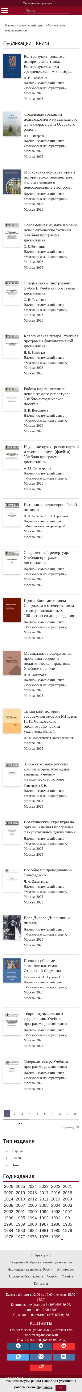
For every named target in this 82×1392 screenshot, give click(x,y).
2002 (8, 1211)
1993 (44, 1218)
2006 (32, 1205)
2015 (67, 1192)
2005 (44, 1205)
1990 (8, 1224)
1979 (67, 1230)
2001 (20, 1211)
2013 (20, 1199)
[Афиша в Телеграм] (41, 1368)
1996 (8, 1218)
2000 (32, 1211)
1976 (32, 1236)
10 (75, 1113)
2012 (32, 1199)
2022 (55, 1186)
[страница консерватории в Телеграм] (18, 1346)
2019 (20, 1192)
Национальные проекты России (30, 1269)
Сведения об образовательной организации (41, 1262)
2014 (8, 1199)
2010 (55, 1199)
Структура (41, 1255)
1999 (44, 1211)
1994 (32, 1218)
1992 (55, 1218)
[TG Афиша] (41, 1346)
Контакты (41, 1283)
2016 (55, 1192)
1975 (44, 1236)
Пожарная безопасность (26, 1276)
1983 (20, 1230)
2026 (8, 1186)
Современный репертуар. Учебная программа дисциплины (46, 557)
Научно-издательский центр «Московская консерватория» (35, 27)
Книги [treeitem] (16, 1158)
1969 (55, 1236)
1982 (32, 1230)
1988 (32, 1224)
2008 (8, 1205)
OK (61, 1387)
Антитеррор (65, 1269)
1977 (20, 1236)
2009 (67, 1199)
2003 (67, 1205)
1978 (8, 1236)
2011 (43, 1199)
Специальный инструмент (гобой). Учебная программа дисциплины (49, 288)
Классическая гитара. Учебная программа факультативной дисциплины (51, 341)
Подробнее (45, 1387)
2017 (44, 1192)
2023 (44, 1186)
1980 (55, 1230)
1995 (20, 1218)
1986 (55, 1224)
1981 (44, 1230)
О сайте (67, 1276)
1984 (8, 1230)
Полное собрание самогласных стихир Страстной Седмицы (42, 965)
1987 (44, 1224)
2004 (55, 1205)
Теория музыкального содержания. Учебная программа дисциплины (45, 1018)
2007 (20, 1205)
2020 (8, 1192)
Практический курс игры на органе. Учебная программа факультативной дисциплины (50, 827)
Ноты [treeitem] (16, 1165)
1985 (67, 1224)
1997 (67, 1211)
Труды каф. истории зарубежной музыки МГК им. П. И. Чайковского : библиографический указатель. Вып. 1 (50, 721)
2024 (32, 1186)
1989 (20, 1224)
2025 (20, 1186)
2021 (67, 1186)
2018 (32, 1192)
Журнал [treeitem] (17, 1151)
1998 (55, 1211)
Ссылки (52, 1276)
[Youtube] (64, 1346)
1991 (67, 1218)
